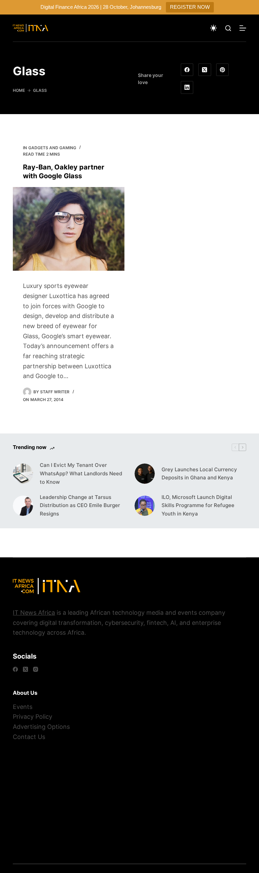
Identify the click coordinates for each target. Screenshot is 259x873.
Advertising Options (41, 726)
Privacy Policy (32, 716)
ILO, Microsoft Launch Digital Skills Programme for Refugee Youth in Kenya (198, 505)
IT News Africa (34, 612)
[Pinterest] (222, 69)
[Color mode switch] (213, 28)
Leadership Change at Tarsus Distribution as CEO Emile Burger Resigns (80, 505)
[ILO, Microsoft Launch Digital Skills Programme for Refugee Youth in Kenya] (145, 506)
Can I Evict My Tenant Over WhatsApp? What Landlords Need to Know (81, 473)
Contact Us (29, 736)
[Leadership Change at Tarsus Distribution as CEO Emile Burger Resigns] (23, 506)
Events (22, 706)
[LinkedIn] (187, 87)
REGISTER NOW (190, 7)
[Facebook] (187, 69)
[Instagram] (35, 669)
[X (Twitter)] (204, 69)
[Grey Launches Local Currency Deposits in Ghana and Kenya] (145, 474)
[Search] (228, 28)
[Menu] (242, 28)
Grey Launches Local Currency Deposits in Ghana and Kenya (199, 473)
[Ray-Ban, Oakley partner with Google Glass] (68, 229)
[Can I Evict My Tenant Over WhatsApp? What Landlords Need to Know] (23, 474)
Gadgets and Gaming (52, 147)
